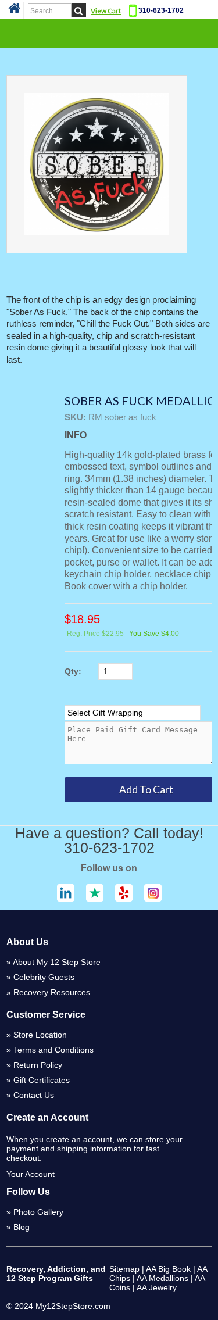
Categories (109, 33)
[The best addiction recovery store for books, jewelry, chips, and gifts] (14, 11)
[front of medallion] (96, 164)
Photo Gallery (38, 1212)
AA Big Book (168, 1269)
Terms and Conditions (53, 1049)
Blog (21, 1227)
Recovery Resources (51, 992)
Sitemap (124, 1269)
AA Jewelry (157, 1287)
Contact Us (33, 1095)
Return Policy (37, 1064)
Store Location (40, 1034)
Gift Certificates (41, 1080)
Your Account (30, 1174)
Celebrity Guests (43, 977)
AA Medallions (162, 1278)
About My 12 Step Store (57, 962)
